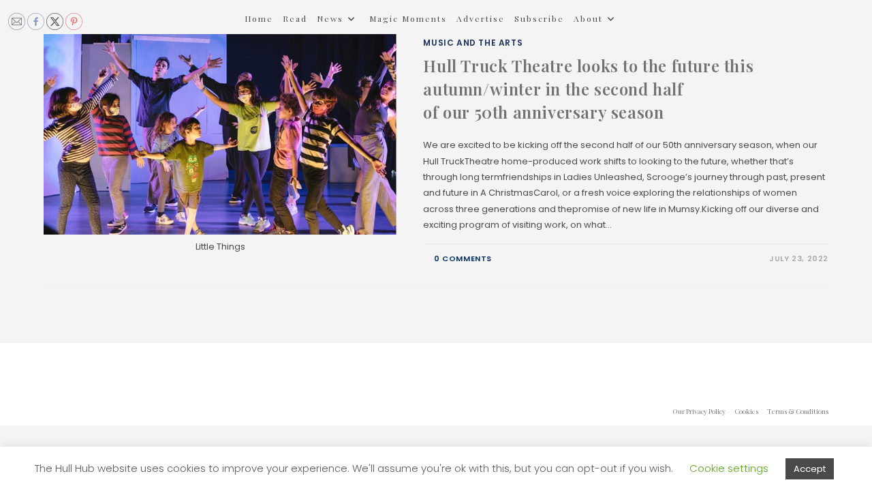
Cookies (746, 411)
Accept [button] (810, 468)
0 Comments (463, 258)
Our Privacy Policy (699, 411)
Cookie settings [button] (728, 468)
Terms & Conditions (797, 411)
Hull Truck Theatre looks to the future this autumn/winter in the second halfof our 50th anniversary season (588, 88)
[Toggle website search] (247, 55)
